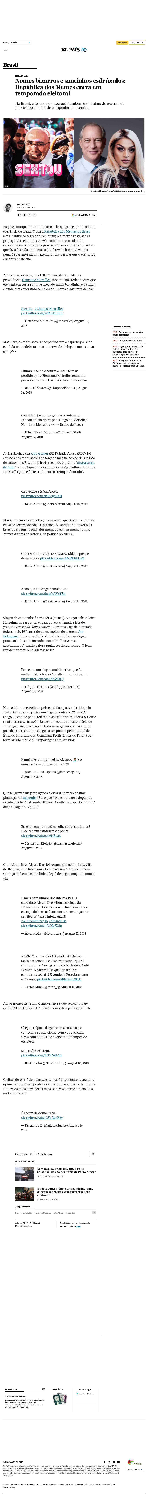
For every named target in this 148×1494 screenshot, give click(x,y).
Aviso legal (31, 1484)
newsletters (11, 1389)
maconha (29, 798)
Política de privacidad (56, 1484)
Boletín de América (15, 1396)
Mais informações (22, 1226)
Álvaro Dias (70, 1213)
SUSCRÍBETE (122, 43)
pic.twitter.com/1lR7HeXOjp (41, 926)
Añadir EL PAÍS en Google (85, 215)
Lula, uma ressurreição (130, 340)
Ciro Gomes (40, 453)
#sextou (27, 309)
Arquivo (57, 1389)
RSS (108, 1484)
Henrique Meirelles (36, 280)
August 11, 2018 (75, 933)
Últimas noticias (121, 327)
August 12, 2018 (32, 437)
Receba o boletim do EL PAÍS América (35, 1154)
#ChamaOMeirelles (49, 309)
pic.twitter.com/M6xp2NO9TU (59, 979)
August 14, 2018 (77, 566)
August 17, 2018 (31, 777)
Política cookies (42, 1484)
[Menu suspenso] (5, 50)
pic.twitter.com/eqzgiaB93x (41, 836)
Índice (113, 1484)
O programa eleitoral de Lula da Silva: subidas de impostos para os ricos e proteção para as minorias (128, 350)
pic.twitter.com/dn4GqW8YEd (43, 594)
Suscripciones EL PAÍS (79, 1484)
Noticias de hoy (9, 1488)
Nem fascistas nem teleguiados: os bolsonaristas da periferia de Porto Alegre (66, 1170)
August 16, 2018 (32, 691)
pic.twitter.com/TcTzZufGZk (41, 1055)
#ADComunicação (34, 921)
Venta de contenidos (18, 1484)
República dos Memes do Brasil (67, 231)
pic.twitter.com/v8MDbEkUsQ (62, 558)
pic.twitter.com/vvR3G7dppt (42, 313)
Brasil (10, 65)
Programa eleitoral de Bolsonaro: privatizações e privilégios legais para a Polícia (128, 363)
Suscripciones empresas (97, 1484)
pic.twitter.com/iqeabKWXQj (42, 679)
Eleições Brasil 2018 (24, 1213)
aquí (78, 1226)
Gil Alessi (23, 204)
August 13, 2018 (77, 504)
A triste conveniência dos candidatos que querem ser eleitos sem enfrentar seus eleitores (65, 1192)
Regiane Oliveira (43, 1199)
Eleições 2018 (21, 76)
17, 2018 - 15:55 (26, 207)
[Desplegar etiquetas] (94, 1212)
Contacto (6, 1484)
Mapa (67, 1484)
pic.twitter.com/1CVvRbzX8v (42, 1118)
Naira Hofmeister (44, 1176)
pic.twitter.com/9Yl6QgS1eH (41, 496)
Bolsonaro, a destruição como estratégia (128, 333)
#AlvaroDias (57, 921)
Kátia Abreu (58, 1213)
